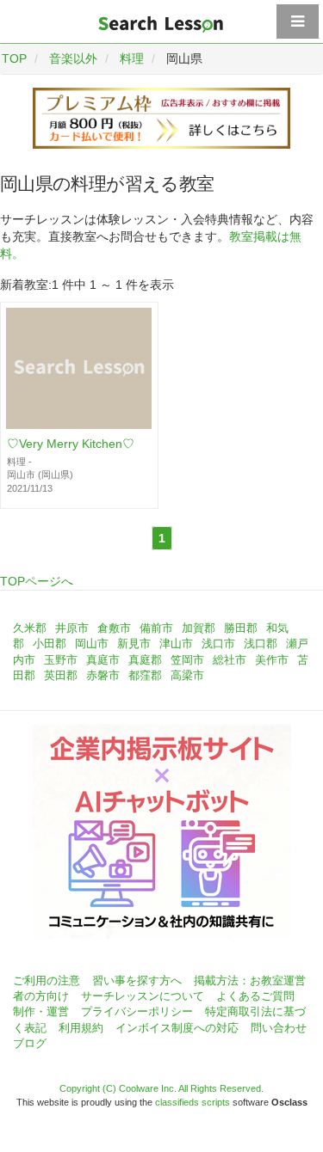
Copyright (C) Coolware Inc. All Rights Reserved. (161, 1088)
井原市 (72, 628)
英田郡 (61, 675)
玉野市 (61, 659)
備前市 (156, 628)
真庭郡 (145, 659)
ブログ (30, 1043)
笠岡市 (187, 659)
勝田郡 (241, 628)
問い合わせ (279, 1027)
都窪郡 (145, 675)
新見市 (134, 643)
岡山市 (92, 643)
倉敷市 (114, 628)
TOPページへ (36, 581)
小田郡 (49, 643)
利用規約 (81, 1027)
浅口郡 (260, 643)
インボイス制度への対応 (177, 1027)
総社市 (229, 659)
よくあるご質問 (255, 996)
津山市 (176, 643)
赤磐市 (103, 675)
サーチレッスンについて (142, 996)
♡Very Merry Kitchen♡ (70, 443)
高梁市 (187, 675)
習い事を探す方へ (137, 980)
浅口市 (218, 643)
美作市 (272, 659)
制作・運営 (41, 1011)
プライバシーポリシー (137, 1011)
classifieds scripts (192, 1102)
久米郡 (30, 628)
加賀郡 (198, 628)
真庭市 (103, 659)
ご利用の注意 (46, 980)
